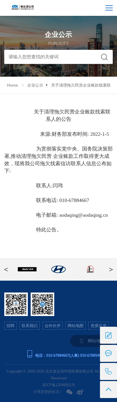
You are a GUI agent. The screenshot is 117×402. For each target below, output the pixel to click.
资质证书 (98, 325)
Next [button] (111, 269)
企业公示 (35, 85)
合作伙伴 (52, 325)
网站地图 (75, 325)
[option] (27, 269)
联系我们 (29, 325)
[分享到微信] (69, 392)
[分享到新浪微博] (80, 392)
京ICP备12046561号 (58, 385)
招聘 (10, 325)
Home (12, 85)
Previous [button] (6, 269)
